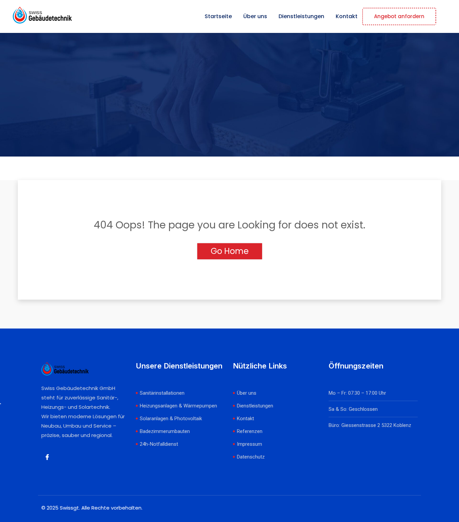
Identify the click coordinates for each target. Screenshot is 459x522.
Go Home (230, 251)
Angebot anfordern (399, 16)
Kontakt (347, 16)
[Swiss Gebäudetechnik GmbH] (42, 16)
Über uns (255, 16)
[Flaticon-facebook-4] (47, 457)
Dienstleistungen (301, 16)
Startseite (218, 16)
